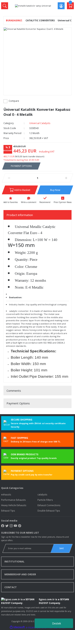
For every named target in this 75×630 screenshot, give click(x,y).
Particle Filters (45, 499)
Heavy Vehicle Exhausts (13, 505)
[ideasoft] (17, 627)
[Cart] (70, 5)
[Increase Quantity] (66, 178)
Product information (20, 215)
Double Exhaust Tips (49, 510)
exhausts (6, 494)
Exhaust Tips (8, 510)
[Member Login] (61, 5)
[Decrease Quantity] (9, 178)
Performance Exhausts (13, 499)
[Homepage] (14, 20)
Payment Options (18, 403)
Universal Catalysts (39, 123)
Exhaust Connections (49, 505)
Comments (14, 390)
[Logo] (33, 5)
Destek (56, 623)
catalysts (42, 494)
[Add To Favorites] (10, 200)
